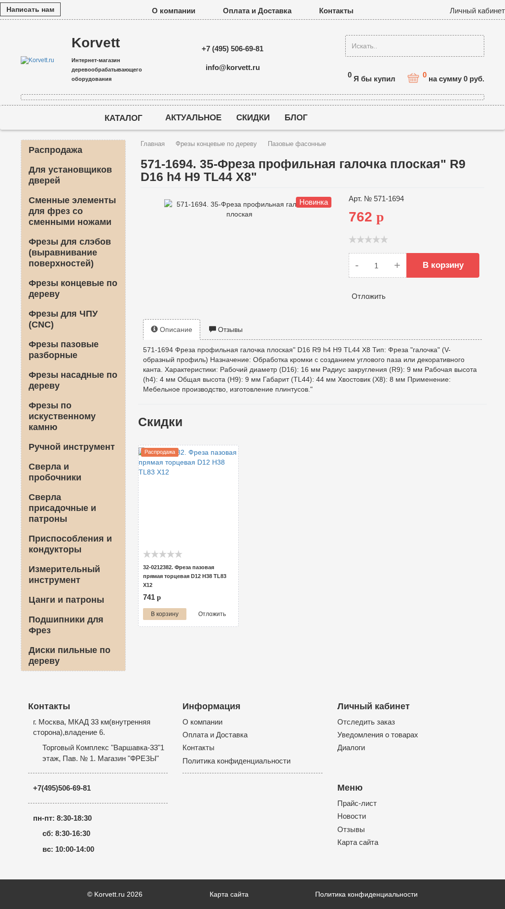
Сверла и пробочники (55, 472)
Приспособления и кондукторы (70, 544)
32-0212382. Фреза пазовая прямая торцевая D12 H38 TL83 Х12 (184, 576)
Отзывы (351, 829)
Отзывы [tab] (229, 329)
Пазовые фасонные (297, 143)
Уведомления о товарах (377, 734)
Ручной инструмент (72, 447)
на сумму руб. (453, 77)
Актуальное (193, 117)
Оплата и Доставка (257, 10)
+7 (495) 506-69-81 (232, 48)
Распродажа (55, 150)
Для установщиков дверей (70, 175)
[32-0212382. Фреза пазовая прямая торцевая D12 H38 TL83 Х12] (188, 496)
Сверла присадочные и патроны (62, 508)
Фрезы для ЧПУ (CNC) (63, 319)
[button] (475, 10)
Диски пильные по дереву (69, 655)
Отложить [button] (369, 296)
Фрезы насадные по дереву (73, 380)
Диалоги (351, 747)
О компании (173, 10)
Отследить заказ (366, 722)
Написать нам (30, 9)
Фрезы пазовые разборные (64, 349)
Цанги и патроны (66, 600)
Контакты (336, 10)
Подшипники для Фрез (66, 625)
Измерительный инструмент (64, 574)
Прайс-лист (357, 803)
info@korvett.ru (233, 67)
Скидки (253, 117)
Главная (153, 143)
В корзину (443, 265)
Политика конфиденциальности (236, 761)
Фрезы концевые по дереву (73, 288)
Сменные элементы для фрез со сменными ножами (72, 211)
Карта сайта (357, 842)
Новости (351, 816)
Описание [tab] (175, 329)
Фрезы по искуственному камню (62, 416)
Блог (296, 117)
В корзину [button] (165, 614)
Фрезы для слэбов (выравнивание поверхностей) (70, 252)
